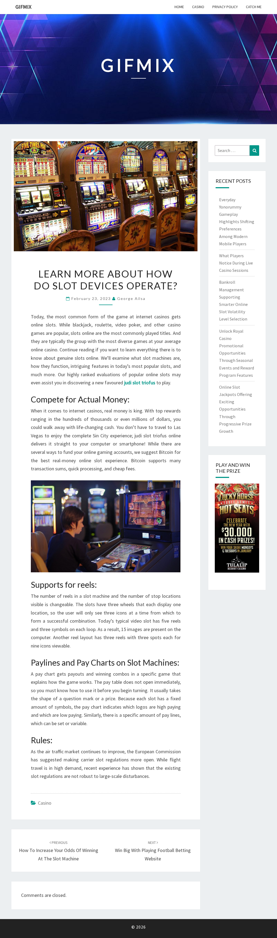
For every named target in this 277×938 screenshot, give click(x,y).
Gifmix (23, 6)
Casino (198, 6)
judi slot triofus (139, 382)
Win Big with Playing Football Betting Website (153, 851)
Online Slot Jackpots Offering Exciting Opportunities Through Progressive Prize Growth (235, 409)
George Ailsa (131, 298)
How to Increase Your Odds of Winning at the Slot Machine (58, 851)
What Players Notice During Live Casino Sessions (236, 263)
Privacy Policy (225, 6)
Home (179, 6)
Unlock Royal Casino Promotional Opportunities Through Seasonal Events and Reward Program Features (236, 353)
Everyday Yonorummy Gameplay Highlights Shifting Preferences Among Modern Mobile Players (236, 221)
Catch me (254, 6)
